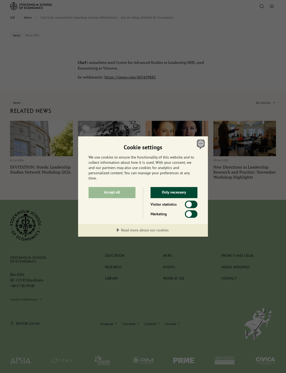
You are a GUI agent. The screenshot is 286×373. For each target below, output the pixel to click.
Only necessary (174, 192)
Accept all (112, 192)
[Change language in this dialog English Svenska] (200, 144)
